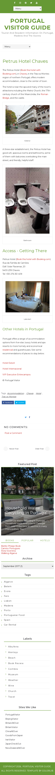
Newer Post (14, 449)
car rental (10, 624)
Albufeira (13, 646)
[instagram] (20, 3)
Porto (7, 610)
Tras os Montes (9, 396)
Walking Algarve (9, 553)
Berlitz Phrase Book (11, 546)
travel (11, 697)
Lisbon (8, 601)
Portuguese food (14, 615)
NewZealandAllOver (15, 748)
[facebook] (15, 3)
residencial (8, 350)
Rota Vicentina (8, 551)
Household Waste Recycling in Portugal (26, 510)
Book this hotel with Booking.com (33, 259)
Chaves (23, 74)
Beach (12, 658)
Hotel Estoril (9, 363)
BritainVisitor (11, 727)
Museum (13, 674)
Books (10, 540)
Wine (11, 685)
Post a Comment (13, 433)
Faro (6, 596)
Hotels (45, 540)
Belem (8, 586)
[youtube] (37, 3)
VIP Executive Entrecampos (16, 374)
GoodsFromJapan (14, 735)
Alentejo (13, 652)
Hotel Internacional (12, 368)
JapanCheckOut (13, 743)
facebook (9, 403)
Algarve (8, 582)
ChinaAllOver (11, 731)
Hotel (38, 393)
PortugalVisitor (12, 714)
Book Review (16, 663)
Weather (13, 680)
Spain (7, 620)
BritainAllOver (12, 723)
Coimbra (13, 669)
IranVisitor (10, 739)
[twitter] (31, 3)
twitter (21, 403)
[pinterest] (26, 3)
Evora (7, 591)
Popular (27, 540)
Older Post (39, 449)
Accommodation (15, 393)
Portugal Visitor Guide (27, 24)
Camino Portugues (10, 548)
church (12, 691)
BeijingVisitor (11, 719)
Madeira (8, 605)
